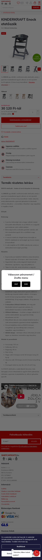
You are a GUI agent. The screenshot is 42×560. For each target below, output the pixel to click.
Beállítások (21, 546)
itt (26, 542)
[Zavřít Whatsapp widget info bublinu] (12, 550)
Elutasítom (11, 553)
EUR (26, 284)
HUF (16, 284)
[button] (36, 553)
